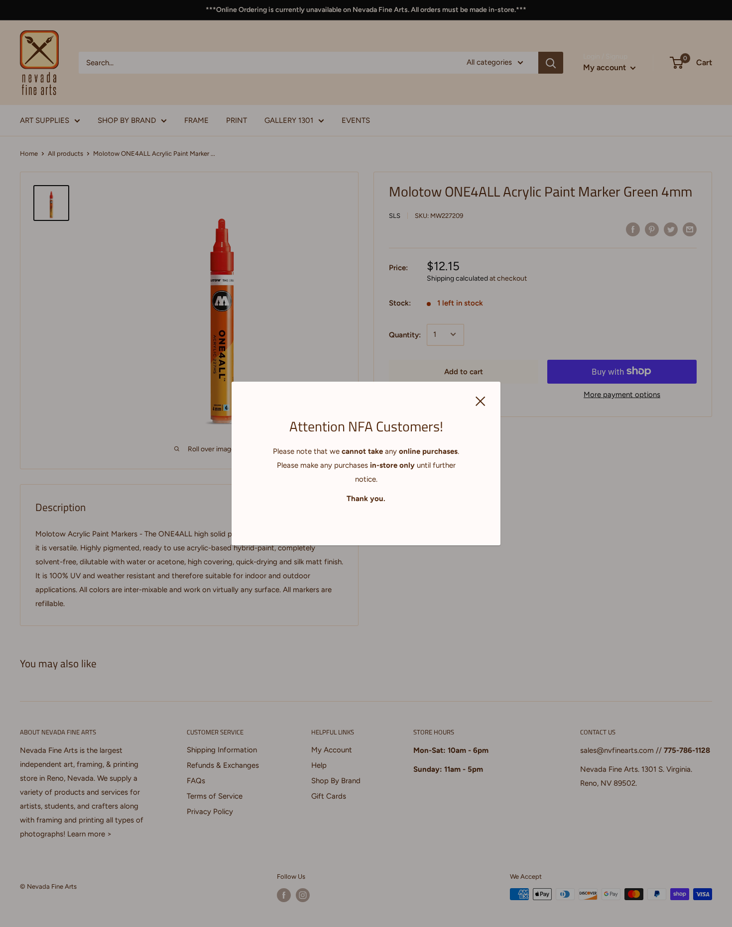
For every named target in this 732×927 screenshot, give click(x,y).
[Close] (481, 401)
